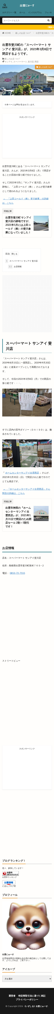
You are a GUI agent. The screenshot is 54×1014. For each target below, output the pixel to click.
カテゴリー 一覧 (9, 12)
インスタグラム (35, 12)
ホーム (22, 12)
